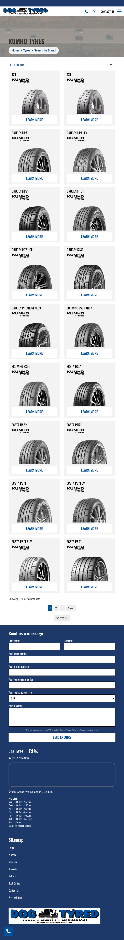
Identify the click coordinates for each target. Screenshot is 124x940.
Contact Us (107, 12)
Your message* (16, 706)
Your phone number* (18, 654)
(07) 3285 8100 (20, 758)
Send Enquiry (62, 737)
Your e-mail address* (19, 667)
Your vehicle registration (21, 680)
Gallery (12, 876)
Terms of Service (87, 730)
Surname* (68, 641)
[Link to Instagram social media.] (36, 750)
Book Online (14, 883)
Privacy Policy (71, 730)
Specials (13, 869)
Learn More (34, 119)
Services (13, 862)
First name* (14, 641)
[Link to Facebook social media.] (30, 750)
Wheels (12, 855)
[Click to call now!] (86, 11)
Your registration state (20, 692)
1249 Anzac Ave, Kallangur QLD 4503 (32, 791)
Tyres (11, 848)
